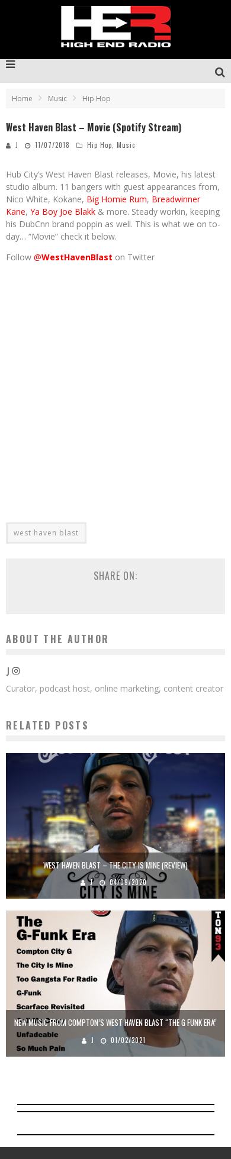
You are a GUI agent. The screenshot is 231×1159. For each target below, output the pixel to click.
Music (126, 145)
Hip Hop (99, 145)
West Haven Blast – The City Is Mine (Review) (115, 865)
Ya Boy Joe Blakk (61, 211)
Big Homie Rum (116, 199)
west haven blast (46, 533)
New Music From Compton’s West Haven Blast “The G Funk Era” (115, 1022)
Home (22, 98)
